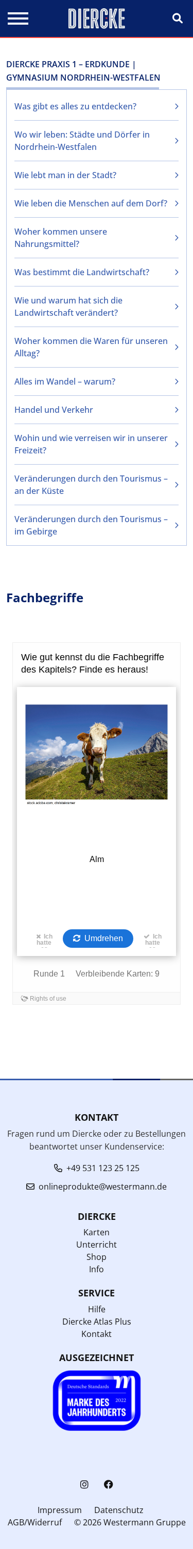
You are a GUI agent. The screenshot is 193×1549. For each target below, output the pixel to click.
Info (96, 1269)
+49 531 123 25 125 (102, 1168)
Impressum (60, 1510)
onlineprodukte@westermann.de (103, 1186)
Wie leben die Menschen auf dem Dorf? (90, 203)
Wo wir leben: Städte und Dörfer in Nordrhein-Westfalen (82, 140)
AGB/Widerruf (35, 1522)
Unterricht (96, 1244)
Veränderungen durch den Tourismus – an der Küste (91, 484)
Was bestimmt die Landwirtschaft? (81, 272)
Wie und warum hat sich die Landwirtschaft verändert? (68, 306)
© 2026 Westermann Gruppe (130, 1522)
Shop (96, 1257)
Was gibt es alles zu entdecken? (75, 106)
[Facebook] (108, 1484)
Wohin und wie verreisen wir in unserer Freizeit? (91, 444)
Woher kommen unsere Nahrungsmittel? (60, 238)
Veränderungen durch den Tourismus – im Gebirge (91, 525)
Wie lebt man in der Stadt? (65, 175)
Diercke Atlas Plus (96, 1321)
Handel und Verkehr (53, 409)
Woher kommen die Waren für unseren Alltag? (91, 347)
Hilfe (97, 1309)
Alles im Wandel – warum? (64, 381)
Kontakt (96, 1334)
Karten (96, 1232)
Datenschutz (119, 1510)
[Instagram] (84, 1484)
